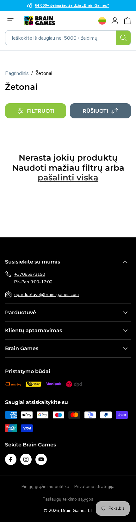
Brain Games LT (77, 510)
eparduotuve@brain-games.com (46, 295)
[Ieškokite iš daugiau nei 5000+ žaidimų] (123, 38)
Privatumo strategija (94, 487)
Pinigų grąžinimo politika (45, 487)
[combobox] (68, 38)
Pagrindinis (17, 73)
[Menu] (12, 21)
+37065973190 (29, 274)
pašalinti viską (68, 178)
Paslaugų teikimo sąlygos (68, 499)
